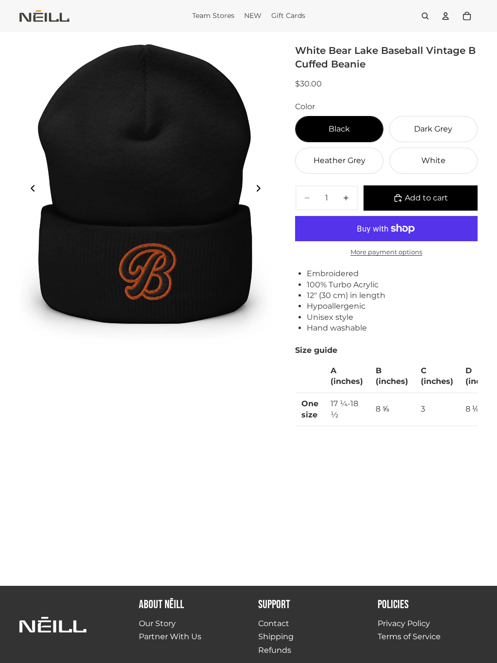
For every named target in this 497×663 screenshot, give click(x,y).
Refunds (274, 650)
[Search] (425, 16)
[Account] (445, 16)
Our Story (157, 623)
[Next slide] (261, 189)
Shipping (276, 636)
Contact (273, 623)
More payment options (386, 252)
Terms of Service (409, 636)
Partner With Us (170, 636)
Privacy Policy (404, 623)
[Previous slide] (30, 189)
